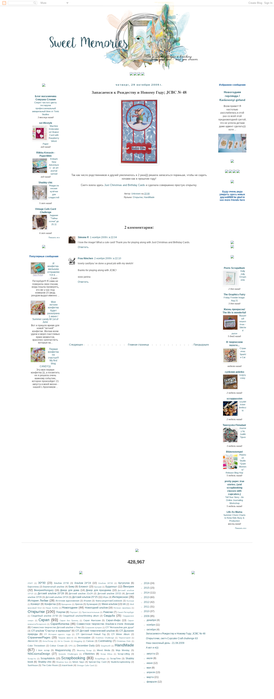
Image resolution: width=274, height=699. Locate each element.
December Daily (86, 645)
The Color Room (50, 665)
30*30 (42, 582)
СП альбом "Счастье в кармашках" (51, 630)
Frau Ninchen (85, 258)
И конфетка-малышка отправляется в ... (53, 269)
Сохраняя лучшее (93, 627)
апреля (151, 672)
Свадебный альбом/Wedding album (81, 616)
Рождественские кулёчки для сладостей (54, 191)
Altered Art (33, 641)
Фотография (84, 637)
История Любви (38, 600)
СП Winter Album (120, 634)
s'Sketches (89, 653)
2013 (147, 597)
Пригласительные (90, 612)
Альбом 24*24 (82, 583)
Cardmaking (105, 641)
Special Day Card (97, 662)
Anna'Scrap (48, 641)
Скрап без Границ (69, 620)
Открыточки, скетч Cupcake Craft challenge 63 (172, 638)
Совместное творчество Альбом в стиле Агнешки (105, 624)
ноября (151, 624)
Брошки (98, 587)
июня (150, 663)
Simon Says (78, 662)
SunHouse (33, 665)
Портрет (74, 612)
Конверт (35, 604)
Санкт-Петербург (126, 612)
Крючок (79, 604)
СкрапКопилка (60, 623)
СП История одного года (57, 634)
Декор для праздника (98, 590)
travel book (67, 665)
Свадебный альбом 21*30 (44, 616)
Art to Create (64, 641)
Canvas (90, 641)
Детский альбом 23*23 (109, 593)
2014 (147, 592)
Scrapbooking (73, 658)
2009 (147, 616)
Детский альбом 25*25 (85, 597)
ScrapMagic (100, 658)
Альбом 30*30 (105, 583)
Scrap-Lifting (124, 654)
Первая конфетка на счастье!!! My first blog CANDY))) (49, 358)
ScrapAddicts (48, 658)
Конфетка (50, 604)
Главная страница (138, 344)
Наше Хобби (52, 608)
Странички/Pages (39, 637)
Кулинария (92, 604)
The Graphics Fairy (234, 294)
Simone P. (83, 237)
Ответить (83, 247)
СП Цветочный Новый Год (91, 634)
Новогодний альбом (96, 607)
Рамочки (108, 612)
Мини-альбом (109, 604)
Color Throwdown (36, 645)
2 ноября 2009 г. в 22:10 (107, 258)
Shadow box (62, 662)
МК (124, 604)
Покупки (60, 612)
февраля (152, 681)
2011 (147, 606)
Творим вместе (65, 638)
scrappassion (234, 398)
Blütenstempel (234, 451)
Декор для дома (69, 590)
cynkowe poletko (234, 372)
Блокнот (83, 586)
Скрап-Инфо (113, 620)
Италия (87, 600)
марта (150, 677)
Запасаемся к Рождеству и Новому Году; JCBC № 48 (175, 633)
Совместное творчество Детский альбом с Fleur (56, 627)
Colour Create (57, 645)
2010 (147, 611)
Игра (105, 597)
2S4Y (30, 583)
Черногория (124, 638)
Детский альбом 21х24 (81, 593)
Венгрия (128, 586)
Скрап (44, 620)
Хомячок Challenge (104, 638)
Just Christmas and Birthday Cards (124, 185)
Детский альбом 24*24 (57, 597)
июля (150, 658)
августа (151, 653)
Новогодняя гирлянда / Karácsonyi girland (232, 96)
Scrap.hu (32, 658)
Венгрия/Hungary (44, 590)
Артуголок (124, 583)
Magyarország (63, 650)
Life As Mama (234, 512)
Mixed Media (103, 650)
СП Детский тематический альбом (95, 630)
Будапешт (111, 586)
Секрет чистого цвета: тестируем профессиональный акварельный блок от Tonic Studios (45, 108)
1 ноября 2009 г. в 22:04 (103, 237)
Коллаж (130, 601)
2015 (147, 587)
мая (149, 667)
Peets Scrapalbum (234, 268)
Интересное (120, 596)
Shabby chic (46, 182)
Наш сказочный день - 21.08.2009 (165, 643)
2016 (147, 583)
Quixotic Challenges (68, 654)
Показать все (54, 238)
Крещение (66, 604)
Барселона (33, 586)
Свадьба (109, 615)
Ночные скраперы (122, 608)
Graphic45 (106, 646)
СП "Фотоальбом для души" (120, 627)
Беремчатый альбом (53, 586)
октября (151, 629)
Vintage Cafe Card (85, 665)
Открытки (138, 197)
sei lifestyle (45, 123)
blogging (78, 641)
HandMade (149, 197)
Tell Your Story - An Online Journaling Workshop (234, 500)
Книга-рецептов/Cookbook (109, 600)
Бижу (71, 586)
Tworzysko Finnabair (234, 425)
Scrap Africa (106, 654)
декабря (152, 620)
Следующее (76, 344)
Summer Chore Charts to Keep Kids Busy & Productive (234, 518)
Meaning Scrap (84, 650)
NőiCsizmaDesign (39, 653)
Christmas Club (124, 641)
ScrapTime (115, 658)
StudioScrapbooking (120, 662)
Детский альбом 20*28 (51, 593)
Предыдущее (201, 344)
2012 (147, 602)
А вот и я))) (152, 647)
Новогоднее (70, 607)
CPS (70, 646)
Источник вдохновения (67, 600)
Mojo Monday (123, 650)
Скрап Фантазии (92, 620)
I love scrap (42, 650)
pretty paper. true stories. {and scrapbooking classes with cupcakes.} (234, 488)
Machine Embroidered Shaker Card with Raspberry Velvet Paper (51, 135)
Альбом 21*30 (61, 583)
